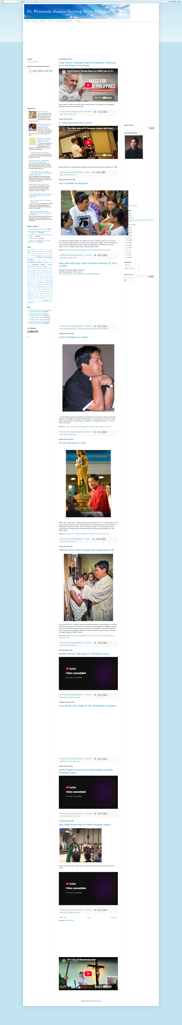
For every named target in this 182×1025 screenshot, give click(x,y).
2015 (127, 240)
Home (28, 21)
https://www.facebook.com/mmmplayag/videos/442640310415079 (79, 274)
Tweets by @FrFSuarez (130, 206)
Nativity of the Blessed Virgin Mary (40, 277)
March (129, 218)
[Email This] (98, 112)
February (130, 224)
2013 (127, 245)
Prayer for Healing (36, 286)
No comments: (88, 111)
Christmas (42, 253)
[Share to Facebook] (104, 112)
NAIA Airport (40, 275)
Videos (78, 21)
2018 (127, 232)
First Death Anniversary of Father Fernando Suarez (85, 824)
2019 (127, 230)
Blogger (98, 1001)
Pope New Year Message (38, 284)
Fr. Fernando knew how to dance (75, 122)
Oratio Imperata (31, 279)
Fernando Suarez (35, 262)
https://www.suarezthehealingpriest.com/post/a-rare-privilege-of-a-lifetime (89, 426)
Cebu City (37, 253)
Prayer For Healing (42, 112)
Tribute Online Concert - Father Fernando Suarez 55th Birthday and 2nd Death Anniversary (40, 195)
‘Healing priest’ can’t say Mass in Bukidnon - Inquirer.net (38, 314)
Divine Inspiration (37, 255)
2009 (127, 255)
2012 (127, 247)
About (35, 21)
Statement (33, 296)
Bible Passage (31, 249)
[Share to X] (102, 112)
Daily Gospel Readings (65, 21)
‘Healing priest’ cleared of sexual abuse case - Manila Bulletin (40, 311)
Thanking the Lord (44, 296)
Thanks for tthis (33, 238)
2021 (127, 216)
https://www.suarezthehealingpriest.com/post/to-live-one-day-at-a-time (88, 534)
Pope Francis (73, 114)
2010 (127, 252)
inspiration (42, 268)
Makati (28, 272)
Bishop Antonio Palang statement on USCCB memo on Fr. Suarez (44, 140)
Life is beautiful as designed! (73, 183)
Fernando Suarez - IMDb (36, 317)
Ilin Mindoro (36, 268)
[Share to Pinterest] (106, 112)
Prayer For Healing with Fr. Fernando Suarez (44, 125)
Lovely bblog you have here (37, 229)
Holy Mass (66, 114)
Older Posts (114, 917)
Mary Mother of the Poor (37, 272)
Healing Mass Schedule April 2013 (39, 184)
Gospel (46, 262)
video (78, 697)
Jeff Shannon (49, 268)
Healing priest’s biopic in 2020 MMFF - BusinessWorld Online (40, 322)
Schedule (51, 21)
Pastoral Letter (34, 282)
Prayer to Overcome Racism (34, 289)
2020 (127, 228)
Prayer (28, 286)
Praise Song (49, 284)
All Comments (131, 268)
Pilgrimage (46, 282)
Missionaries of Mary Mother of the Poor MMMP (95, 328)
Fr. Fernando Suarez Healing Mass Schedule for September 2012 (39, 161)
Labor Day (43, 270)
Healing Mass (39, 264)
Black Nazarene (40, 249)
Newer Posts (63, 917)
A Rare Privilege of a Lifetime (73, 337)
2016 (127, 237)
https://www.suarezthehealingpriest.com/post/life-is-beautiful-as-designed (88, 250)
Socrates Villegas (38, 295)
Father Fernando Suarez (70, 174)
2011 (127, 250)
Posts (128, 265)
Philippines (40, 282)
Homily (45, 266)
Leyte (47, 270)
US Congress (39, 301)
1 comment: (87, 172)
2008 (127, 257)
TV (50, 296)
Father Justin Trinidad (45, 259)
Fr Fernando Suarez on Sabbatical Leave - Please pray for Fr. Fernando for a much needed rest (41, 173)
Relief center (36, 291)
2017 (127, 235)
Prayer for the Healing (47, 287)
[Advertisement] (90, 40)
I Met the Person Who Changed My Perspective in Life (86, 550)
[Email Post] (94, 111)
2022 (127, 213)
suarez (38, 296)
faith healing (33, 257)
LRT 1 (51, 270)
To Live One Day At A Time (72, 443)
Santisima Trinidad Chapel (46, 293)
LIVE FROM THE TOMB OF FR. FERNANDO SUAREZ (87, 706)
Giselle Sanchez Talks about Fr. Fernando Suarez (84, 653)
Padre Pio (42, 280)
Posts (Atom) (70, 920)
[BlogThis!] (100, 112)
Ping (28, 337)
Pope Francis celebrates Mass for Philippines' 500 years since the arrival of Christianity (87, 64)
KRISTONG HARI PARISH (33, 270)
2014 (127, 242)
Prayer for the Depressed (33, 287)
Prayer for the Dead (47, 286)
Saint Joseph (43, 291)
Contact (42, 21)
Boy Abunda (49, 249)
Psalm (44, 289)
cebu (33, 253)
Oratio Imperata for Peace (42, 279)
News (51, 277)
